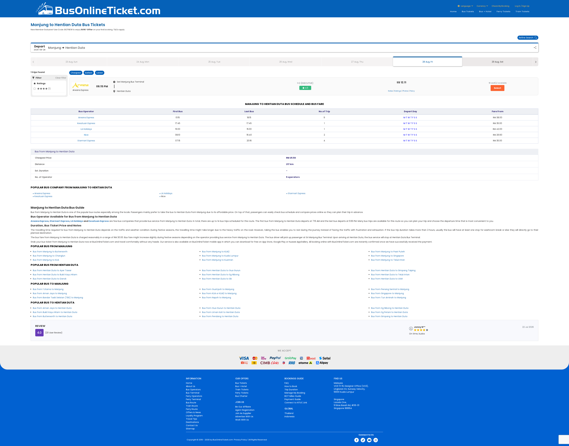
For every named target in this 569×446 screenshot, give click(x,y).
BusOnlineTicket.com (222, 439)
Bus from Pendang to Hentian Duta (220, 316)
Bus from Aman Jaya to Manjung (50, 293)
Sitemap (190, 428)
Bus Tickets (468, 11)
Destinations (192, 422)
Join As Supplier (243, 413)
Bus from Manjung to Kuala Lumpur (220, 255)
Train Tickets (522, 11)
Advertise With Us (244, 416)
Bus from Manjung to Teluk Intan (388, 259)
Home (453, 11)
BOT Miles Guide (292, 396)
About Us (190, 386)
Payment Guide (292, 399)
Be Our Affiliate (243, 406)
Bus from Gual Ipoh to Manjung (218, 289)
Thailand (288, 413)
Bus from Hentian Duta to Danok (49, 278)
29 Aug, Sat (497, 61)
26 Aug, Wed (285, 61)
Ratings (397, 91)
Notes (390, 91)
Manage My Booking (294, 392)
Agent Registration (244, 410)
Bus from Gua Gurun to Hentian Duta (221, 308)
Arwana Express (86, 117)
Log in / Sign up (521, 6)
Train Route (192, 405)
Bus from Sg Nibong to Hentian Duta (389, 308)
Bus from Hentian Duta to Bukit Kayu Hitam (55, 274)
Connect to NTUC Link (295, 402)
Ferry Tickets (503, 11)
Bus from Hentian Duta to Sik (217, 278)
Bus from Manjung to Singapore (387, 255)
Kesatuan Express (86, 123)
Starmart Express (86, 140)
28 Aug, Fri (427, 61)
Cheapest (76, 72)
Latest (99, 72)
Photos (405, 91)
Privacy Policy (240, 439)
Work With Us (242, 419)
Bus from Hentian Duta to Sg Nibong (220, 274)
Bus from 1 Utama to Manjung (48, 289)
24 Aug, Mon (142, 61)
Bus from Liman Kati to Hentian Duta (221, 312)
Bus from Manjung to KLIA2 (215, 251)
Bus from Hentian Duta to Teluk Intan (390, 274)
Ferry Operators (194, 396)
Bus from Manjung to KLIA (46, 259)
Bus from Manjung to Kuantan (217, 259)
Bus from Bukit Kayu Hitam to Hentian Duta (55, 312)
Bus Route (191, 402)
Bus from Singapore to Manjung (387, 293)
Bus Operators (193, 389)
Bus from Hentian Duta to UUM (387, 278)
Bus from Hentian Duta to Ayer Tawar (52, 270)
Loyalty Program (194, 415)
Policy (412, 91)
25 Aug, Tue (214, 61)
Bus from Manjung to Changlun (49, 255)
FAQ (286, 383)
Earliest (88, 72)
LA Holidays (86, 129)
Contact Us (192, 425)
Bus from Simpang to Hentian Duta (389, 316)
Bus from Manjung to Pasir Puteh (388, 251)
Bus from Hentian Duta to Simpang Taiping (393, 270)
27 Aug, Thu (357, 61)
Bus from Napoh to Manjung (216, 297)
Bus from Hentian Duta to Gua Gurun (221, 270)
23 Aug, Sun (71, 61)
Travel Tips (191, 418)
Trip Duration (291, 389)
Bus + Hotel (485, 11)
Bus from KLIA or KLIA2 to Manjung (219, 293)
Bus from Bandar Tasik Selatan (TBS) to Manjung (58, 297)
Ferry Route (192, 409)
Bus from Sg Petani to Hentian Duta (389, 312)
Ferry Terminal (193, 399)
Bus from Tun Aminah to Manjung (388, 297)
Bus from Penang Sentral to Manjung (390, 289)
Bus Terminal (192, 392)
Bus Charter (241, 396)
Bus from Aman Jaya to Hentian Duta (52, 308)
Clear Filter (60, 77)
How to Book (290, 386)
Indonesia (289, 416)
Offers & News (193, 412)
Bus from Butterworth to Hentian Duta (52, 316)
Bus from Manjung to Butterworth (50, 251)
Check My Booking (500, 6)
